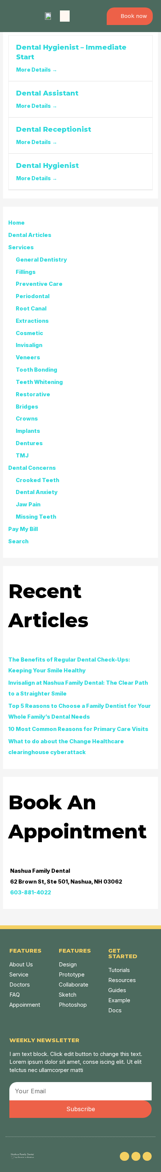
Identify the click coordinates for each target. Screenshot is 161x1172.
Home (16, 222)
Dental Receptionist (53, 129)
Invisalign (29, 345)
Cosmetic (29, 333)
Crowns (27, 418)
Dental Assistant (47, 93)
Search (18, 541)
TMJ (22, 455)
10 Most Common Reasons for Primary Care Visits (78, 729)
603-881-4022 (30, 892)
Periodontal (32, 296)
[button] (65, 16)
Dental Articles (29, 235)
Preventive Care (39, 284)
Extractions (32, 321)
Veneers (28, 357)
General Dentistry (41, 259)
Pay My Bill (23, 529)
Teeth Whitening (39, 382)
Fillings (26, 272)
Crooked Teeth (37, 480)
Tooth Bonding (36, 369)
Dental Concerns (32, 468)
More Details (34, 69)
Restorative (33, 394)
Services (21, 247)
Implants (28, 431)
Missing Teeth (36, 516)
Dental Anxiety (37, 492)
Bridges (27, 406)
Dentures (29, 443)
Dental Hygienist (47, 166)
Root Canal (31, 308)
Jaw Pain (28, 504)
